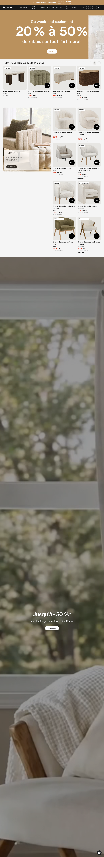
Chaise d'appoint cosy (62, 168)
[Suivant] (99, 63)
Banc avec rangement (61, 91)
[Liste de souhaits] (87, 7)
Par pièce (66, 7)
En (83, 7)
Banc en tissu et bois (11, 91)
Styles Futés (33, 7)
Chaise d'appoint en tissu (88, 206)
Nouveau (42, 7)
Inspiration (59, 7)
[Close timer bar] (102, 2)
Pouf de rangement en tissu (39, 91)
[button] (99, 852)
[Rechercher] (91, 7)
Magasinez (26, 7)
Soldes (74, 7)
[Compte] (95, 7)
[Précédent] (94, 63)
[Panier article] (99, 7)
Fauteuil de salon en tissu (63, 133)
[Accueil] (8, 7)
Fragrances (50, 7)
